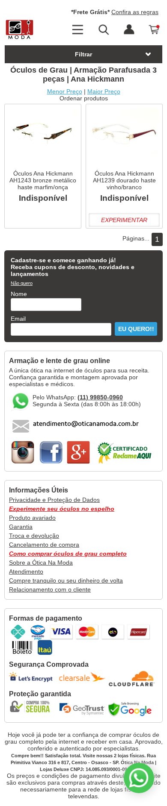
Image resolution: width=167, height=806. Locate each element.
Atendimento (26, 571)
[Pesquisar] (103, 30)
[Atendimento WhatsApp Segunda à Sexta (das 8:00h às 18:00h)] (139, 778)
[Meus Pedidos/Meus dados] (129, 30)
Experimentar (124, 220)
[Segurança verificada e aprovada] (32, 706)
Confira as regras (134, 12)
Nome (19, 293)
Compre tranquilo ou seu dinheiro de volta (66, 580)
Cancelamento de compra (44, 544)
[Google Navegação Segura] (131, 709)
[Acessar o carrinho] (155, 30)
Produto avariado (32, 517)
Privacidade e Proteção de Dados (54, 499)
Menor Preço (64, 91)
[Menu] (78, 30)
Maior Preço (103, 91)
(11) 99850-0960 (100, 397)
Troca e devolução (34, 535)
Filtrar (83, 54)
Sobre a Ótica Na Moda (41, 562)
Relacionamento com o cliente (50, 589)
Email (18, 318)
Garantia (21, 526)
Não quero (22, 283)
